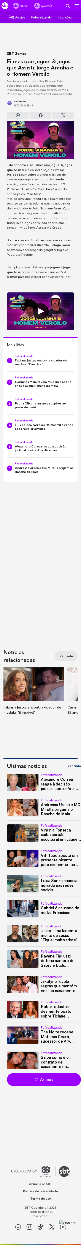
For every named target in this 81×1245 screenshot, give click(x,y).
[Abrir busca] (67, 6)
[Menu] (76, 6)
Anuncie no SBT (40, 1184)
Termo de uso (40, 1198)
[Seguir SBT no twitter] (51, 1226)
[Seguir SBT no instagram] (29, 1226)
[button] (33, 695)
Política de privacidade (40, 1191)
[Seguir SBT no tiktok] (40, 1226)
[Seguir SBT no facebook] (18, 1226)
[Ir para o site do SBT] (64, 1171)
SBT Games (16, 53)
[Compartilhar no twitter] (63, 115)
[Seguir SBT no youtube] (63, 1226)
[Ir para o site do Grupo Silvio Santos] (33, 1171)
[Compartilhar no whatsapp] (18, 115)
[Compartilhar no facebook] (40, 115)
